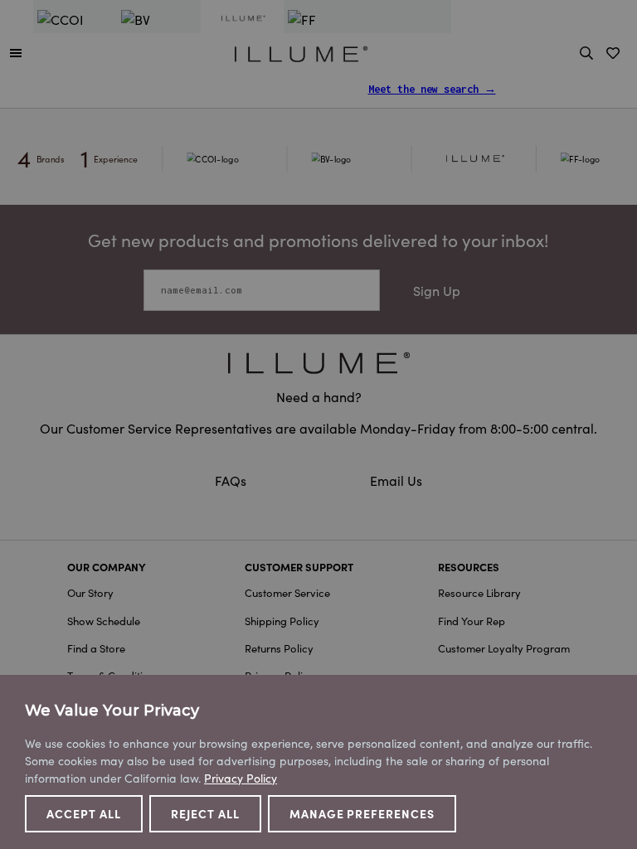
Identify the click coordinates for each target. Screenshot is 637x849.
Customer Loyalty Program (504, 648)
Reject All (205, 813)
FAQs (232, 480)
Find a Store (96, 648)
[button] (16, 52)
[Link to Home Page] (301, 51)
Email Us (396, 480)
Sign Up (436, 290)
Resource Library (479, 592)
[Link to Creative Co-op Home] (318, 363)
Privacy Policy (240, 777)
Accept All (83, 813)
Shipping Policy (282, 620)
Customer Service (287, 592)
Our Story (90, 592)
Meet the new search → (432, 89)
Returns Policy (279, 648)
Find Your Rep (471, 620)
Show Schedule (103, 620)
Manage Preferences (362, 813)
